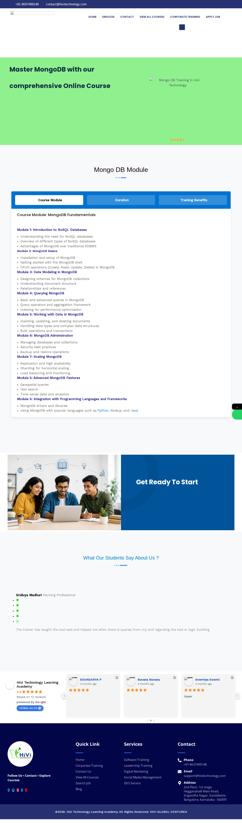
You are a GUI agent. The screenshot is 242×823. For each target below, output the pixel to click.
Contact (127, 17)
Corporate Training (185, 17)
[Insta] (18, 790)
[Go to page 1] (150, 720)
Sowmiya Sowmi (92, 679)
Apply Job (213, 17)
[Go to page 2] (154, 720)
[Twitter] (13, 790)
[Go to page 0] (147, 720)
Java (134, 410)
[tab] (49, 200)
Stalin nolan (204, 679)
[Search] (225, 43)
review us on (28, 708)
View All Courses (152, 17)
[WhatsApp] (237, 415)
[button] (182, 27)
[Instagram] (229, 4)
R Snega (144, 679)
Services (108, 17)
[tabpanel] (121, 313)
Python (103, 410)
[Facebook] (224, 4)
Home (92, 17)
